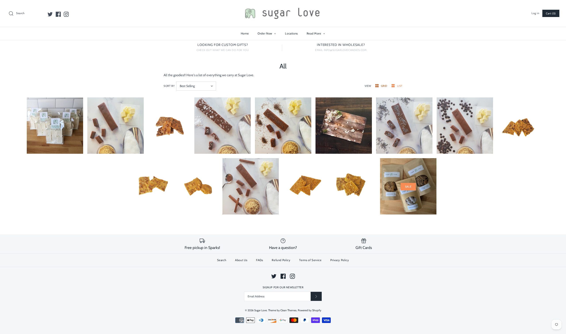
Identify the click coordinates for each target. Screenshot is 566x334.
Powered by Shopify (309, 310)
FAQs (259, 260)
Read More (316, 33)
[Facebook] (58, 14)
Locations (291, 33)
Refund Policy (281, 260)
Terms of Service (310, 260)
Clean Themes (288, 310)
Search (221, 260)
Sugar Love (260, 310)
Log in (535, 13)
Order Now (267, 33)
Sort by (169, 85)
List (399, 85)
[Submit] (316, 296)
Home (245, 33)
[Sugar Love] (283, 7)
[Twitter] (50, 14)
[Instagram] (66, 14)
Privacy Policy (339, 260)
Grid (384, 85)
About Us (241, 260)
